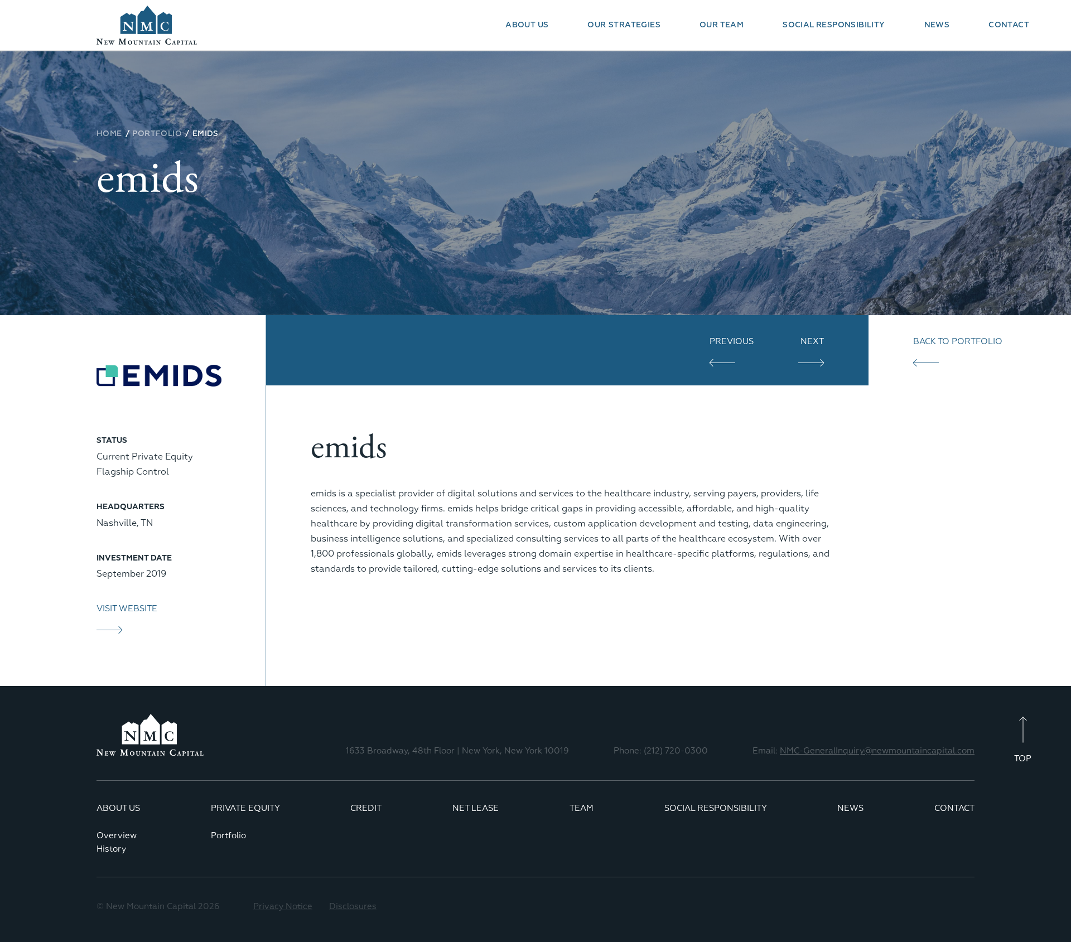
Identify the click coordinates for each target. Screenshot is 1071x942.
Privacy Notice (282, 906)
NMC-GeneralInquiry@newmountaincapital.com (877, 751)
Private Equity (245, 808)
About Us (526, 25)
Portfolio (228, 836)
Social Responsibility (834, 25)
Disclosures (353, 906)
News (937, 25)
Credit (366, 808)
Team (582, 808)
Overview (117, 836)
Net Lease (475, 808)
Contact (1008, 25)
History (111, 849)
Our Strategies (623, 25)
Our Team (721, 25)
